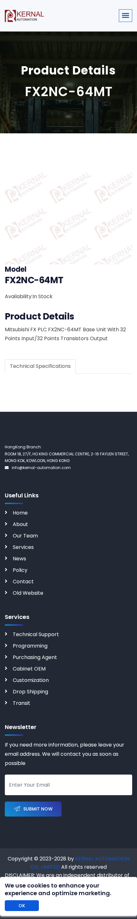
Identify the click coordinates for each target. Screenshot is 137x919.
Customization (31, 680)
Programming (30, 645)
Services (23, 547)
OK (21, 905)
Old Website (28, 593)
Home (20, 512)
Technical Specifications (40, 366)
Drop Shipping (30, 691)
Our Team (25, 535)
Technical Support (36, 634)
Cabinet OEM (29, 668)
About (20, 524)
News (19, 558)
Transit (21, 703)
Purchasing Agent (35, 657)
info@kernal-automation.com (41, 467)
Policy (20, 570)
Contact (23, 581)
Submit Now (38, 809)
